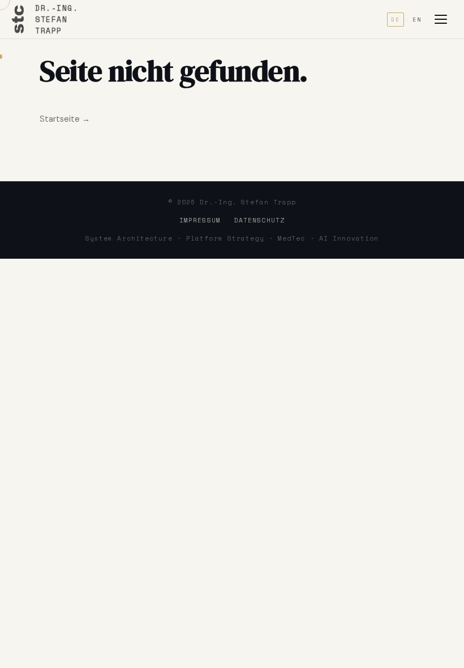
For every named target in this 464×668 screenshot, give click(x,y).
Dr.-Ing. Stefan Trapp (56, 19)
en (417, 19)
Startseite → (65, 119)
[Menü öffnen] (444, 19)
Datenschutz (259, 220)
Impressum (200, 220)
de (395, 19)
